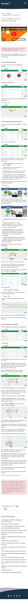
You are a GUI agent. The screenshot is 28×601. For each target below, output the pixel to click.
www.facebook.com (17, 179)
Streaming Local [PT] (6, 570)
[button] (25, 3)
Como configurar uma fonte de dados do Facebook (13, 551)
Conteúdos (8, 13)
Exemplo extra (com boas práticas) (9, 540)
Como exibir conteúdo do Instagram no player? (12, 557)
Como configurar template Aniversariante (11, 572)
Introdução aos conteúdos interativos (10, 524)
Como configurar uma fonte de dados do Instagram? (14, 559)
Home (2, 13)
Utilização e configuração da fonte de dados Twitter (13, 530)
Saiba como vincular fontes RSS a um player (10, 475)
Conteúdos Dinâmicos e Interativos (11, 15)
